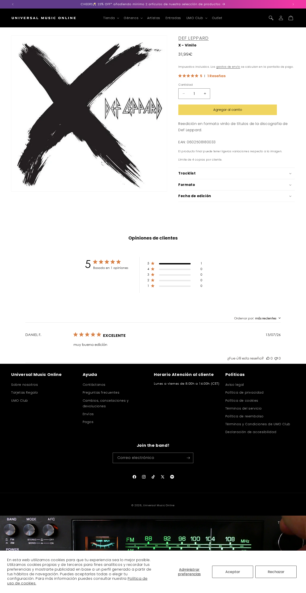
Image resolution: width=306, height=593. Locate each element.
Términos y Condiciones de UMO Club (257, 424)
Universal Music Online (158, 505)
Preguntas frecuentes (101, 392)
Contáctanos (94, 384)
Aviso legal (234, 384)
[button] (111, 18)
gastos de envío (228, 67)
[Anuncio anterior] (13, 4)
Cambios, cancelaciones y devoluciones (106, 403)
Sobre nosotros (24, 384)
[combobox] (257, 318)
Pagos (88, 422)
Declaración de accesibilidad (250, 432)
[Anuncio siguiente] (293, 4)
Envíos (88, 414)
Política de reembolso (244, 416)
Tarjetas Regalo (24, 392)
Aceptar (232, 571)
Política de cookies (241, 400)
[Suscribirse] (188, 458)
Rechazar (276, 571)
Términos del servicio (243, 408)
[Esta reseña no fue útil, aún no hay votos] (276, 358)
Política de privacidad (244, 392)
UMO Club (19, 400)
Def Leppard (193, 38)
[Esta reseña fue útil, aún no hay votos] (267, 358)
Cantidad (185, 85)
